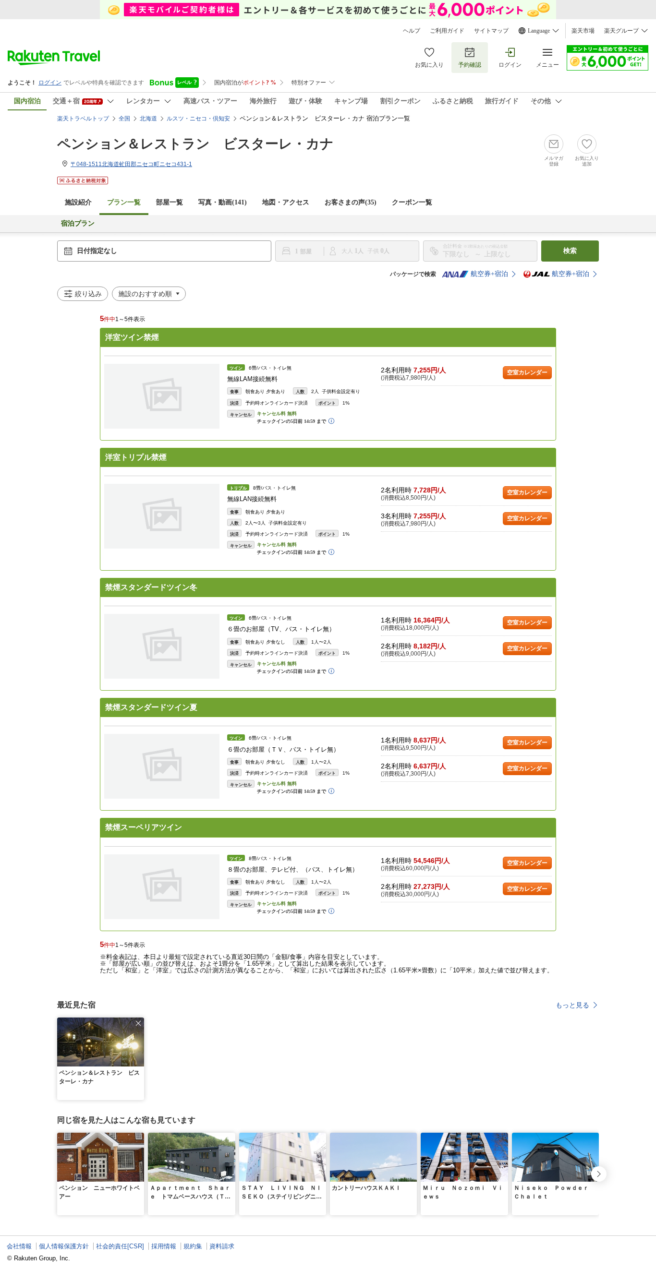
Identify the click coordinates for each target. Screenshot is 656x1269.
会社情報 (19, 1246)
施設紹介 (78, 202)
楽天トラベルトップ (83, 118)
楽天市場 (583, 30)
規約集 (192, 1246)
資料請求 (221, 1246)
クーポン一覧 (412, 202)
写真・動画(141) (222, 202)
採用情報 (163, 1246)
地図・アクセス (285, 202)
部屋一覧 (169, 202)
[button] (138, 1023)
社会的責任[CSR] (120, 1246)
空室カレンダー (527, 372)
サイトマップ (491, 30)
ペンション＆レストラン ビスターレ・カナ (195, 143)
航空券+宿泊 (489, 273)
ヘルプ (411, 30)
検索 (570, 250)
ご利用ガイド (447, 30)
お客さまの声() (351, 202)
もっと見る (572, 1005)
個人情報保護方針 (64, 1246)
